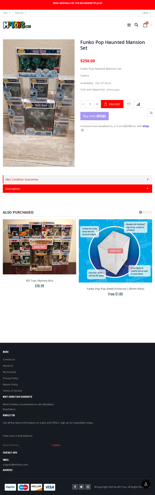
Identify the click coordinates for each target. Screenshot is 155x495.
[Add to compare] (138, 104)
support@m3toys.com (15, 464)
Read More (9, 409)
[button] (140, 212)
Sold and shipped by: (92, 89)
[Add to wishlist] (129, 104)
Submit (56, 445)
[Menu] (129, 24)
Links (145, 12)
